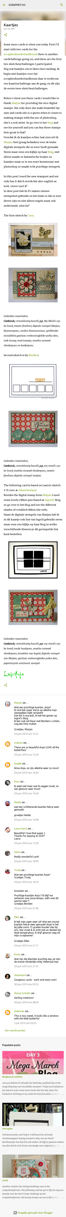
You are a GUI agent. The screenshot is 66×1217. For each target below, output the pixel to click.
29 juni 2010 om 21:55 (26, 966)
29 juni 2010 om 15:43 (26, 754)
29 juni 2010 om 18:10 (26, 882)
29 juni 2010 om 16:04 (26, 772)
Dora (17, 781)
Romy (17, 954)
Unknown (19, 1011)
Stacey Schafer (22, 993)
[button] (5, 35)
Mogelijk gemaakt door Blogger (35, 1212)
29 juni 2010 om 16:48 (26, 819)
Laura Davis (20, 828)
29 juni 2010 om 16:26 (26, 793)
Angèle (18, 763)
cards (5, 1180)
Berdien (33, 355)
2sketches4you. (27, 490)
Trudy (17, 870)
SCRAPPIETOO (17, 5)
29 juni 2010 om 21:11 (26, 945)
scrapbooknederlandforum (21, 54)
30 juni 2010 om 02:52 (26, 984)
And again (7, 1128)
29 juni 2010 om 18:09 (26, 861)
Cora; (31, 215)
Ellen (16, 917)
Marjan (16, 103)
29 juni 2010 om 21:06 (26, 908)
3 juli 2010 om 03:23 (25, 1023)
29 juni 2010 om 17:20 (26, 843)
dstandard (20, 975)
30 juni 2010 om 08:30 (26, 1002)
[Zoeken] (62, 5)
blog (50, 122)
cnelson (18, 742)
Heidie (17, 802)
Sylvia (17, 852)
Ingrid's (49, 499)
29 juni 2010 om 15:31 (26, 733)
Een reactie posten (15, 1030)
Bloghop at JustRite (12, 1077)
